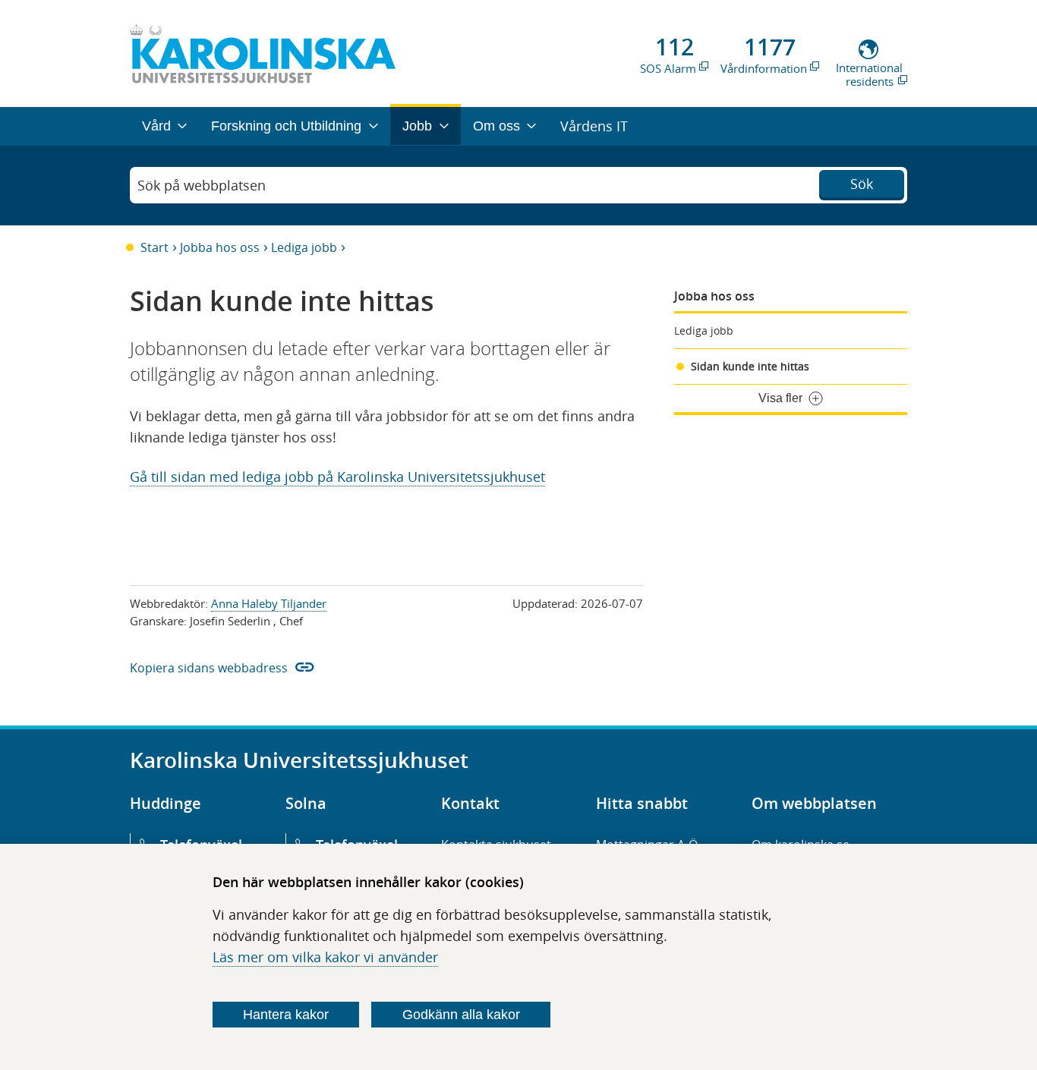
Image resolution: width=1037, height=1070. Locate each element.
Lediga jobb (304, 247)
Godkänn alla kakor (461, 1014)
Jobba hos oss (220, 247)
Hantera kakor (286, 1014)
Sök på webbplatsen (201, 185)
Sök (861, 184)
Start (154, 247)
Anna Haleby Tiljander (268, 603)
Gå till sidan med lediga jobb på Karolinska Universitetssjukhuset (337, 476)
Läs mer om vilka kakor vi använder (325, 957)
